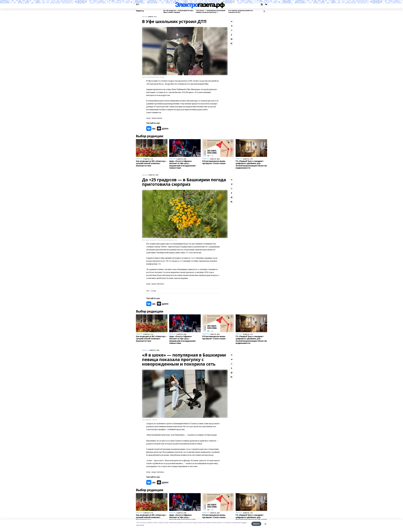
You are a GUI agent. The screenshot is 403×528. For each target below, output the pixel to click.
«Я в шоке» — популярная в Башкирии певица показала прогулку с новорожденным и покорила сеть (210, 11)
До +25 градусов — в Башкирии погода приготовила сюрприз (178, 11)
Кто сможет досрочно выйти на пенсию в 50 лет (240, 11)
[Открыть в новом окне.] (151, 128)
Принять (256, 524)
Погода (144, 175)
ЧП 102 (144, 17)
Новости (145, 350)
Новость (140, 11)
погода (153, 291)
